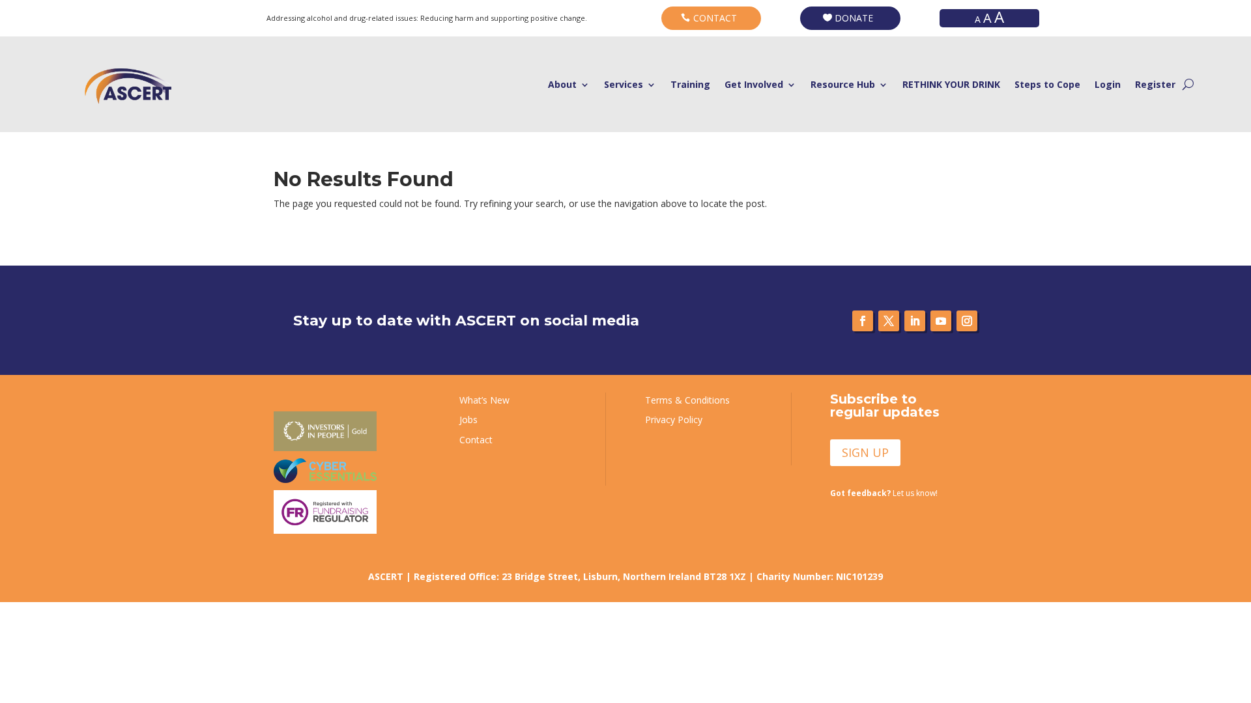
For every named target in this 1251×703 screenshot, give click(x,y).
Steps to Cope (1047, 85)
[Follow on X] (888, 320)
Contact (476, 440)
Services (623, 85)
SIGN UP (865, 452)
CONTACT (715, 18)
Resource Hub (843, 85)
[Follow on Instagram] (966, 320)
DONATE (854, 18)
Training (690, 85)
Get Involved (754, 85)
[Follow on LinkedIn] (914, 320)
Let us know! (884, 493)
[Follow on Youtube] (940, 320)
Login (1108, 85)
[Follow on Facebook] (862, 320)
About (562, 85)
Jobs (468, 419)
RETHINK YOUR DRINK (951, 85)
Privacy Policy (673, 419)
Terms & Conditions (687, 400)
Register (1155, 85)
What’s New (484, 400)
